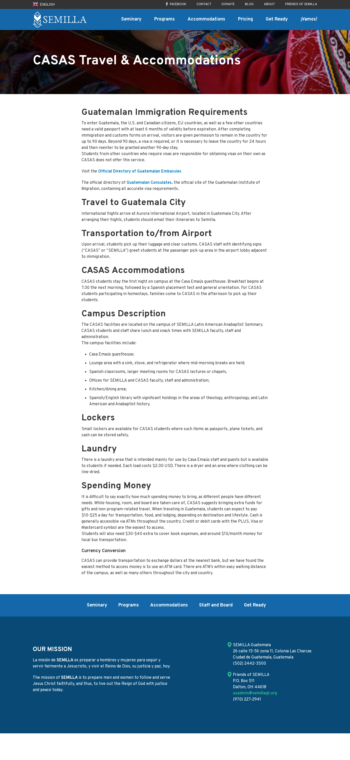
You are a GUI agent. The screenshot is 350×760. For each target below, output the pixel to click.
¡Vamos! (309, 19)
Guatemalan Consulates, (150, 182)
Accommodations (206, 19)
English (47, 4)
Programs (164, 19)
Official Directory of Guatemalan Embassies (139, 171)
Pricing (245, 19)
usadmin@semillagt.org (255, 693)
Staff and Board (216, 605)
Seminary (131, 19)
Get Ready (277, 19)
